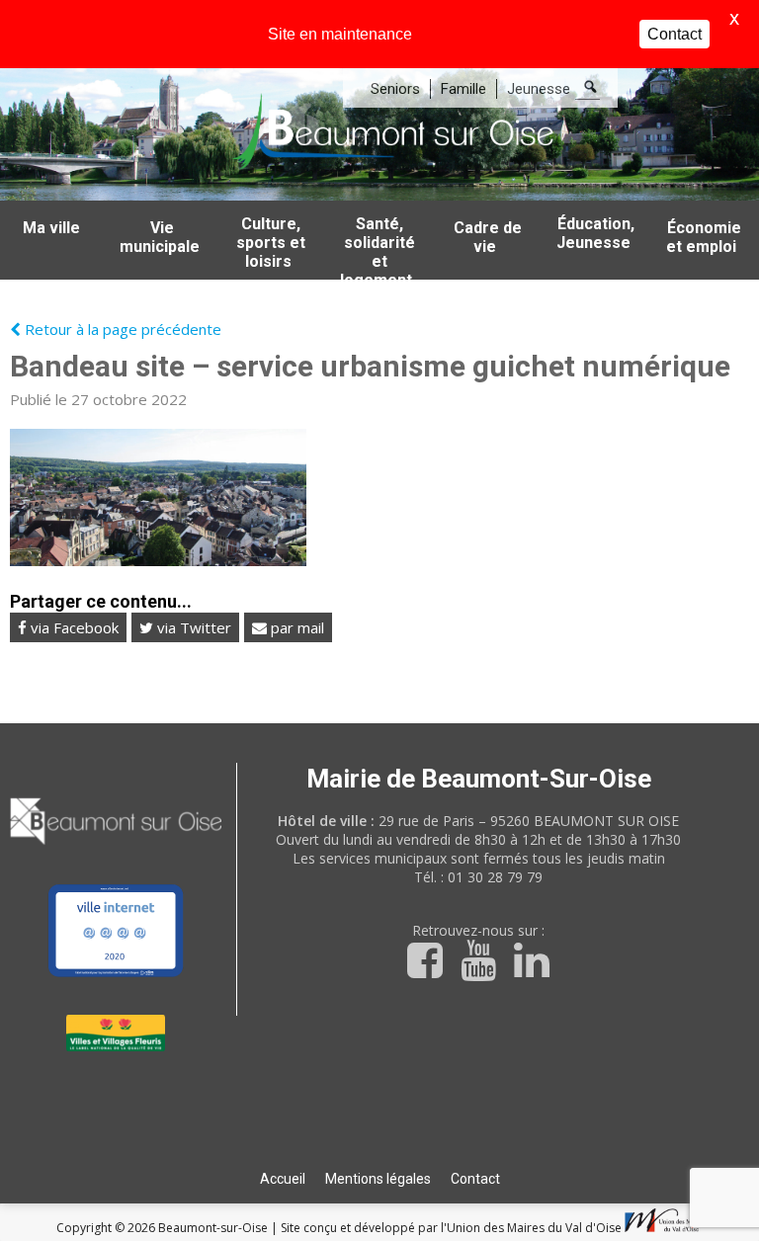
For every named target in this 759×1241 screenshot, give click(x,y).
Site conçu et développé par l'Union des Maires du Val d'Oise (451, 1227)
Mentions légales (378, 1179)
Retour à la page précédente (121, 329)
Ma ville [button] (51, 227)
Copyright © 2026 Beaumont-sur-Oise (163, 1227)
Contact (475, 1179)
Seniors (395, 89)
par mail (295, 627)
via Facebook (73, 627)
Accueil (282, 1179)
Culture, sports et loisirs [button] (270, 242)
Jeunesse (538, 89)
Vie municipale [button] (160, 237)
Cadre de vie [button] (488, 237)
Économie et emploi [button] (703, 237)
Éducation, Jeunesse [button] (595, 233)
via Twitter (192, 627)
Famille (463, 89)
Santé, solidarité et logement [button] (377, 247)
